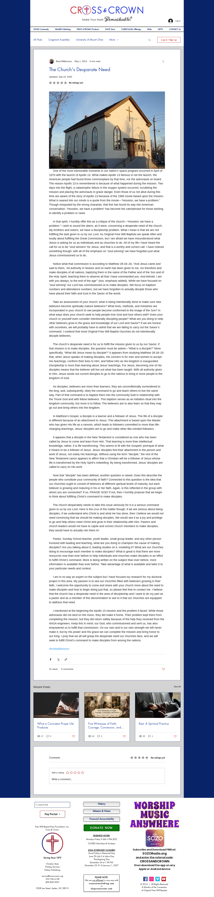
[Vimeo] (157, 879)
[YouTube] (164, 879)
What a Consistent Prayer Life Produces (55, 725)
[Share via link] (65, 659)
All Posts (37, 39)
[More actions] (163, 61)
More (112, 39)
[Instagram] (151, 879)
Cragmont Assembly (59, 39)
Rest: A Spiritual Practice (154, 723)
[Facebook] (145, 879)
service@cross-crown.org (52, 876)
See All (177, 686)
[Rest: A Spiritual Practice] (157, 705)
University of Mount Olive (89, 39)
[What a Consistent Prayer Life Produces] (56, 705)
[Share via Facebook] (50, 659)
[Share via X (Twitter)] (58, 659)
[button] (149, 40)
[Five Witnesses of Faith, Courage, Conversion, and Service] (107, 705)
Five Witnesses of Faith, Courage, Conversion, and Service (104, 725)
